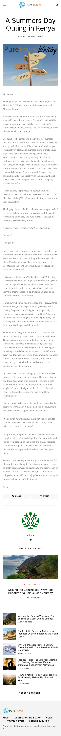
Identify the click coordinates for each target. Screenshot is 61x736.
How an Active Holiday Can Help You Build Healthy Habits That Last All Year (37, 677)
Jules (22, 598)
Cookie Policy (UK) (39, 721)
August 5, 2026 (24, 653)
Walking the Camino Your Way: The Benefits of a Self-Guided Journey (30, 591)
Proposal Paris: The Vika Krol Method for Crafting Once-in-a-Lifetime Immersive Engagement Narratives (37, 662)
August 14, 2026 (25, 637)
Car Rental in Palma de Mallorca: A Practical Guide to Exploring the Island (38, 632)
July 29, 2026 (23, 668)
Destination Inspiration (30, 585)
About (6, 718)
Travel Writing (15, 721)
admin (40, 36)
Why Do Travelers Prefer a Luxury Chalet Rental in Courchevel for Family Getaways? (38, 647)
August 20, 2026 (34, 598)
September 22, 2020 (26, 36)
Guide (49, 718)
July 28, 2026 (23, 683)
